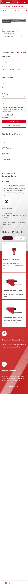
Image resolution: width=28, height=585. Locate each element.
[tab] (6, 11)
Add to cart (14, 121)
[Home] (8, 2)
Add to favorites (15, 125)
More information (7, 44)
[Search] (24, 2)
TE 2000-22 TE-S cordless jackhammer (11, 260)
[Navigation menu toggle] (2, 2)
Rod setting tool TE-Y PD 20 (12, 290)
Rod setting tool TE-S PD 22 (12, 317)
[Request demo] (6, 583)
